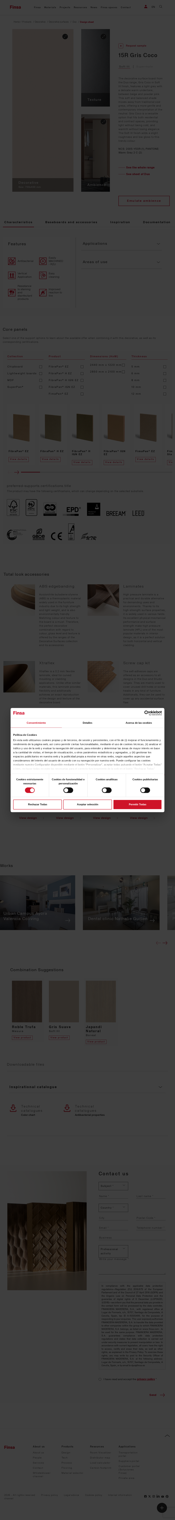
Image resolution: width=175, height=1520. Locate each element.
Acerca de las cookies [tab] (139, 722)
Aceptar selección (87, 804)
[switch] (68, 790)
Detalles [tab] (87, 722)
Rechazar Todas (37, 804)
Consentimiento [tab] (36, 722)
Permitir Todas (137, 804)
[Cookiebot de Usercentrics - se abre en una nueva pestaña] (147, 713)
